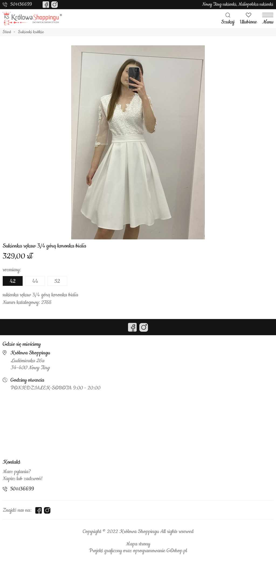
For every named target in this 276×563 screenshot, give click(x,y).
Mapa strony (138, 544)
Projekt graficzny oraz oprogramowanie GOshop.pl (138, 550)
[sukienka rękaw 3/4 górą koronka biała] (138, 142)
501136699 (21, 4)
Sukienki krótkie (31, 32)
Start (7, 32)
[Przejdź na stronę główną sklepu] (32, 18)
